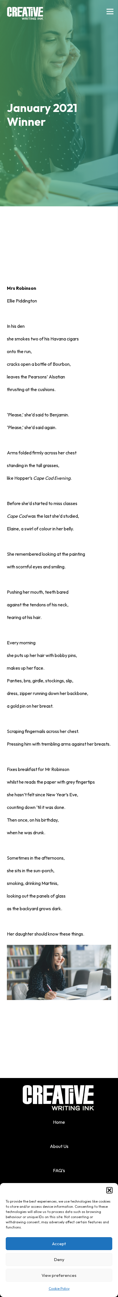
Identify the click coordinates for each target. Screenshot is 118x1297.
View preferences (59, 1275)
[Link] (25, 11)
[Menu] (110, 11)
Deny (59, 1259)
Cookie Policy (59, 1288)
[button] (109, 1190)
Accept (59, 1243)
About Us (59, 1146)
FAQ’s (59, 1170)
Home (59, 1122)
